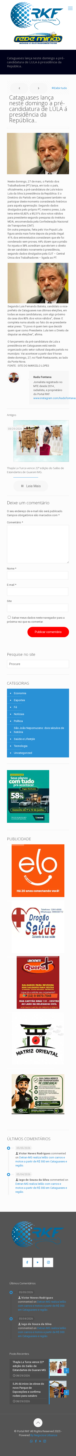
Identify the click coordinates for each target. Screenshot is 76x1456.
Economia (20, 693)
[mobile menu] (70, 8)
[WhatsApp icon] (31, 1441)
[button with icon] (27, 1262)
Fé (15, 707)
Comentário (15, 522)
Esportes (19, 700)
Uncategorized (23, 752)
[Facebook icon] (35, 1441)
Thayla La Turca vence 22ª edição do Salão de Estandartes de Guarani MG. (35, 470)
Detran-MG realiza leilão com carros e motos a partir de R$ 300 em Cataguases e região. (41, 1161)
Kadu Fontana (42, 377)
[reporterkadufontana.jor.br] (37, 16)
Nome (11, 568)
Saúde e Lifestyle (24, 739)
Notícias (19, 714)
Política (18, 721)
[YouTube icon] (40, 1441)
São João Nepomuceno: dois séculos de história (39, 730)
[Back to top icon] (38, 1422)
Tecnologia (20, 746)
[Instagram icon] (44, 1441)
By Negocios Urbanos (43, 1435)
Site (9, 601)
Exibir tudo (60, 88)
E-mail (11, 584)
